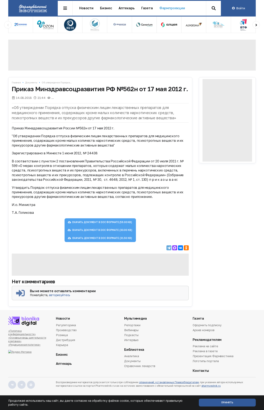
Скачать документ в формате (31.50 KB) (102, 238)
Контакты (201, 371)
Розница (62, 335)
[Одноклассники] (186, 247)
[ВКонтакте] (180, 247)
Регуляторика (66, 325)
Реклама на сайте (205, 346)
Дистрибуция (65, 340)
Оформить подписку (207, 325)
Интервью (131, 340)
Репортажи (132, 325)
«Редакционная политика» (24, 344)
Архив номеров (203, 330)
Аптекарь (127, 8)
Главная (16, 82)
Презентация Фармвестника (213, 356)
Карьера (62, 345)
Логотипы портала (206, 361)
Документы (31, 82)
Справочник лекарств (139, 366)
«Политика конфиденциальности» (22, 332)
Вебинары (131, 330)
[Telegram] (168, 247)
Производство (66, 330)
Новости (86, 8)
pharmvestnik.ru (211, 385)
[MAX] (174, 247)
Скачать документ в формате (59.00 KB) (102, 222)
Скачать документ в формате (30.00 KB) (102, 230)
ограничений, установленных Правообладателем (169, 382)
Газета (147, 8)
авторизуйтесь (59, 295)
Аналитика (131, 356)
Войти (240, 8)
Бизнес (106, 8)
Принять (227, 402)
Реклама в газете (205, 351)
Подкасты (131, 335)
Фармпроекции (172, 8)
